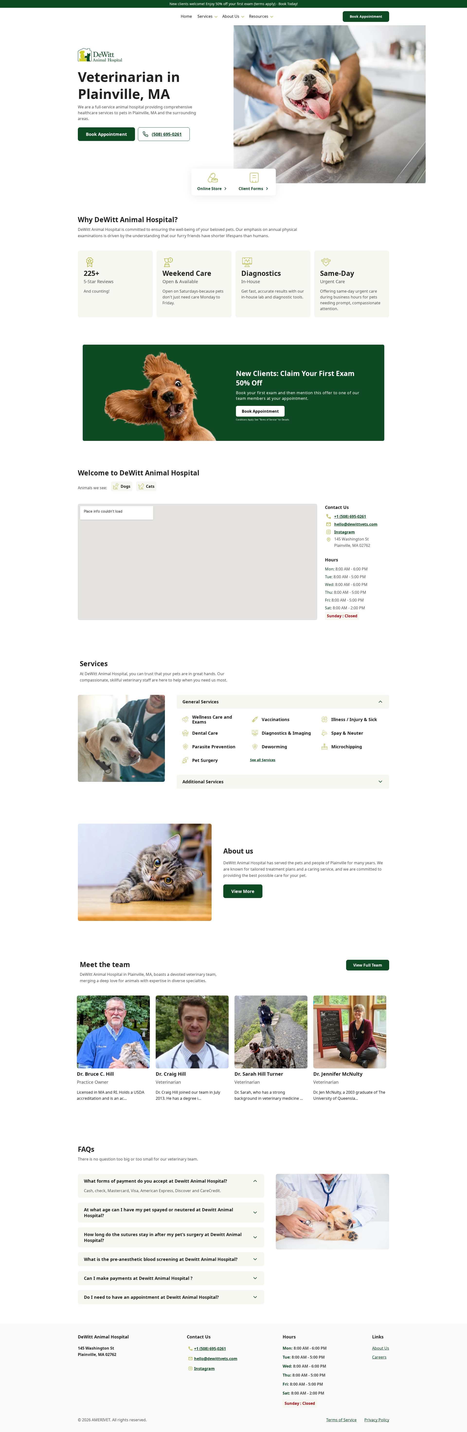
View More (242, 891)
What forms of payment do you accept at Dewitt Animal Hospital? (155, 1181)
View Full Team (367, 965)
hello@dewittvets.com (215, 1358)
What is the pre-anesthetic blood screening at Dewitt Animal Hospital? (161, 1259)
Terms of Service (341, 1419)
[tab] (121, 777)
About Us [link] (380, 1348)
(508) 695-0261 (167, 134)
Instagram (204, 1368)
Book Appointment (366, 16)
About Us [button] (230, 16)
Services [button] (205, 16)
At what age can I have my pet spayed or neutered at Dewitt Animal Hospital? (158, 1212)
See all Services (262, 760)
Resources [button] (258, 16)
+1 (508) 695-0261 (210, 1348)
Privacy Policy (376, 1419)
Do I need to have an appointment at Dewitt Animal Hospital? (151, 1297)
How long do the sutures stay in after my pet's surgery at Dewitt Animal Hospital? (163, 1237)
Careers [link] (379, 1357)
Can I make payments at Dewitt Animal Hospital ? (138, 1278)
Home (186, 16)
